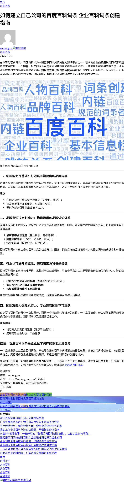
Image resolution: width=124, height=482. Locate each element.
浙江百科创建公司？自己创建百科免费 (22, 418)
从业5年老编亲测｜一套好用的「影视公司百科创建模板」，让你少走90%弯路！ (45, 433)
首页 (2, 457)
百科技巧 (5, 461)
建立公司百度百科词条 (39, 394)
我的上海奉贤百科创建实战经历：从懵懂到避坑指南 (29, 429)
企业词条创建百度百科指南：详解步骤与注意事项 (28, 441)
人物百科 (5, 464)
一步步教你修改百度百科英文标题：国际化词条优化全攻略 (33, 449)
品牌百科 (5, 476)
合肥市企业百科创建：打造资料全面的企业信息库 (28, 453)
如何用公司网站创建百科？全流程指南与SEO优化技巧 (31, 437)
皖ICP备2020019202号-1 (17, 480)
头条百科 (5, 468)
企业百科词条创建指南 (13, 394)
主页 (2, 2)
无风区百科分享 (74, 365)
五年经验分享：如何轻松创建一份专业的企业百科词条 (31, 426)
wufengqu (6, 48)
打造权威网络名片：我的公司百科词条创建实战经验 (29, 422)
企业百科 (5, 6)
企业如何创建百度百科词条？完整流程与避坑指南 (28, 445)
